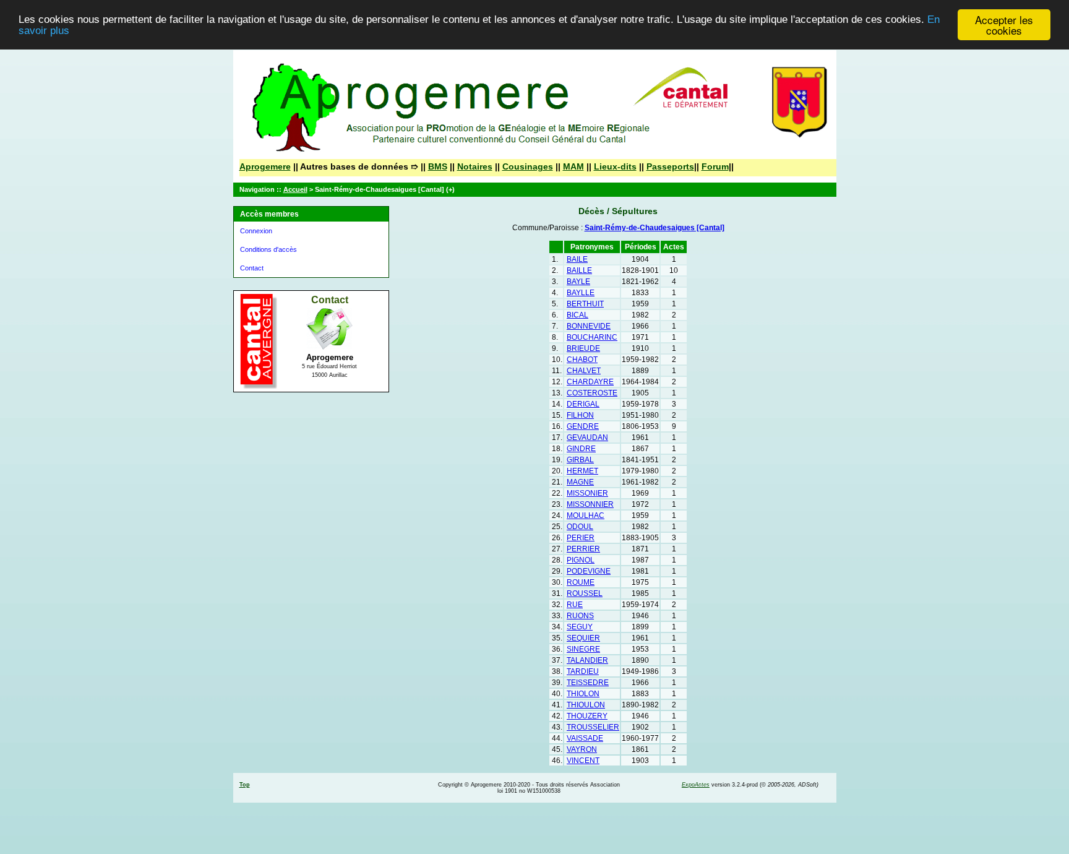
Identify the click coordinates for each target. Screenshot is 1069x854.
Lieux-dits (615, 166)
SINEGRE (583, 649)
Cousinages (527, 166)
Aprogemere (265, 166)
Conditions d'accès (268, 249)
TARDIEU (583, 671)
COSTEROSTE (592, 393)
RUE (575, 604)
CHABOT (582, 359)
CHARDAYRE (590, 381)
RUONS (580, 615)
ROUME (581, 582)
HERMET (582, 471)
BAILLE (579, 270)
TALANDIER (587, 660)
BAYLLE (581, 292)
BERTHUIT (585, 304)
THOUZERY (587, 716)
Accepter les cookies (1004, 25)
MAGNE (580, 482)
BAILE (577, 259)
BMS (437, 166)
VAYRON (582, 749)
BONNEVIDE (589, 326)
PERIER (581, 537)
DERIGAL (583, 404)
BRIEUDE (583, 348)
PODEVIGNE (589, 571)
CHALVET (584, 370)
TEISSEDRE (588, 682)
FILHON (580, 415)
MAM (573, 166)
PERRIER (583, 549)
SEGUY (580, 627)
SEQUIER (583, 638)
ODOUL (580, 526)
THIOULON (586, 705)
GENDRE (583, 426)
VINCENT (583, 760)
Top (244, 785)
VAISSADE (585, 738)
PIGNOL (581, 560)
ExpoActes (696, 785)
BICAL (577, 315)
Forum (715, 166)
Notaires (474, 166)
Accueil (295, 189)
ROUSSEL (585, 593)
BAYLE (578, 281)
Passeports (670, 166)
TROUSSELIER (593, 727)
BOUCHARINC (592, 337)
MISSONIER (587, 493)
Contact (252, 268)
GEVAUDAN (587, 437)
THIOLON (583, 693)
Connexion (256, 231)
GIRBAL (580, 459)
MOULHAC (585, 515)
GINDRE (581, 448)
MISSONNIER (590, 504)
